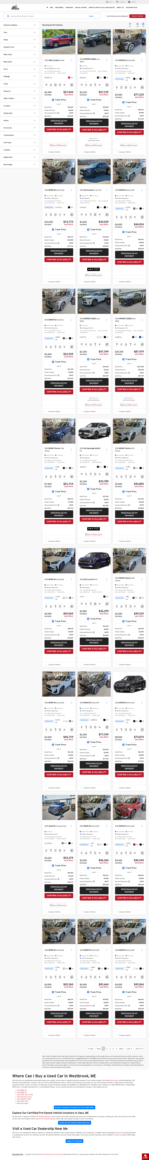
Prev (98, 1049)
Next (121, 1049)
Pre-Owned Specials (48, 1119)
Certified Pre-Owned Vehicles (40, 1116)
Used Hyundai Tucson (24, 1097)
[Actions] (71, 60)
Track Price (60, 100)
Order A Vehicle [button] (137, 16)
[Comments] (71, 84)
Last (129, 1049)
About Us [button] (120, 7)
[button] (73, 42)
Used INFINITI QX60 (24, 1099)
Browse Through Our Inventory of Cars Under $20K (74, 1107)
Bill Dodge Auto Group (110, 1080)
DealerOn (40, 1154)
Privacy (52, 1154)
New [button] (51, 7)
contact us (118, 1135)
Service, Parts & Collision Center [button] (102, 7)
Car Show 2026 (131, 7)
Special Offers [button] (81, 7)
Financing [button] (69, 7)
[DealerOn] (17, 1154)
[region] (59, 111)
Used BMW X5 (22, 1092)
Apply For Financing (74, 1141)
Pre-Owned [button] (59, 7)
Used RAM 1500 (22, 1101)
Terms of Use (59, 1154)
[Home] (47, 7)
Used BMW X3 (22, 1090)
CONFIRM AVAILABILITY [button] (59, 129)
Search (91, 16)
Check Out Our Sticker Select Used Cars (74, 1123)
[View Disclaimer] (64, 85)
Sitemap (46, 1154)
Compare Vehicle (54, 152)
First (91, 1049)
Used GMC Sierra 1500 (25, 1094)
